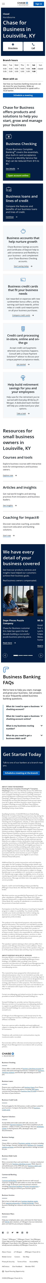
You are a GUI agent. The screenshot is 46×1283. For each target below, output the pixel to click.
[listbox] (23, 616)
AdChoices (5, 1266)
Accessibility (34, 1262)
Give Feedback (17, 1266)
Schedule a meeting (23, 95)
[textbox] (23, 87)
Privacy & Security (8, 1262)
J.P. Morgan (18, 1252)
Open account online (18, 175)
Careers (17, 1257)
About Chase (6, 1252)
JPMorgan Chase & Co (32, 1252)
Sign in (38, 4)
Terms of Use (22, 1262)
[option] (20, 615)
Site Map (26, 1257)
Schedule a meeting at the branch (21, 773)
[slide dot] (15, 655)
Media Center (7, 1257)
